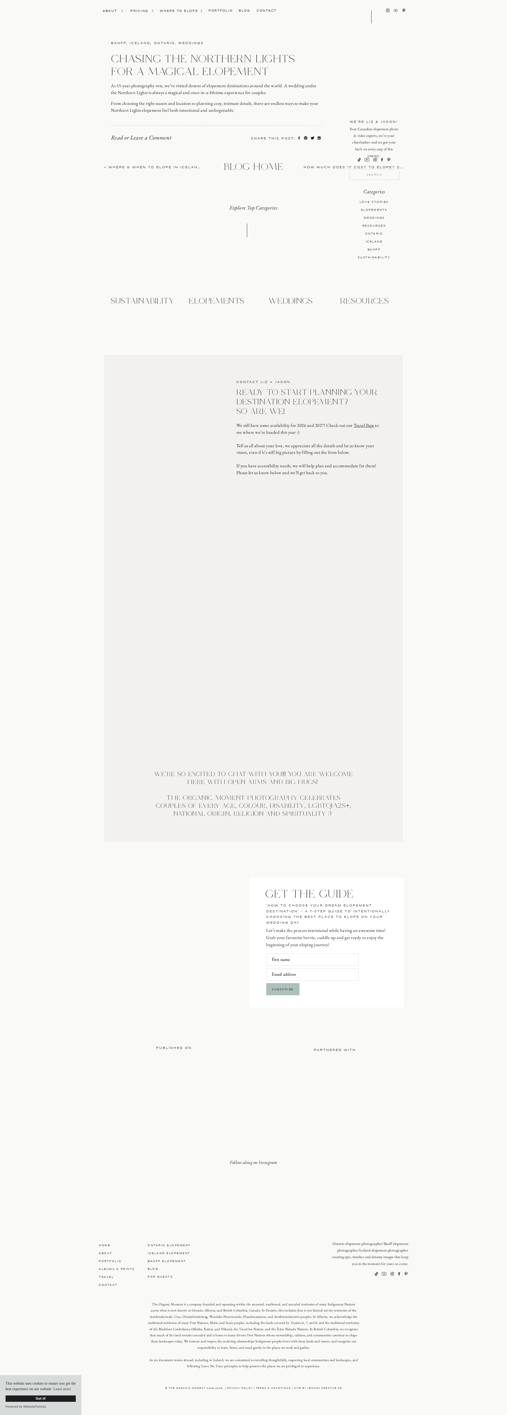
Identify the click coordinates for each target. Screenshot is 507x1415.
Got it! (41, 1398)
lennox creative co (324, 1387)
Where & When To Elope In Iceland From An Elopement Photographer (202, 167)
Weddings (191, 42)
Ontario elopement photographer (357, 1243)
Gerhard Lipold (136, 1030)
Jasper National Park (129, 1322)
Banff (118, 42)
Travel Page (364, 425)
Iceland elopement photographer (383, 1250)
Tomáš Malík (134, 1390)
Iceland (140, 42)
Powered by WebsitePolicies (26, 1406)
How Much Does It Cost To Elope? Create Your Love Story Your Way (396, 167)
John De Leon (135, 977)
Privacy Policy (240, 1387)
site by (300, 1387)
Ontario (164, 42)
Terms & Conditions (273, 1387)
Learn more (62, 1389)
